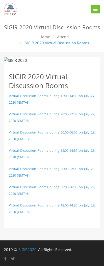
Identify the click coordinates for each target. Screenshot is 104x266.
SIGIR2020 (27, 249)
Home (44, 36)
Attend (62, 36)
